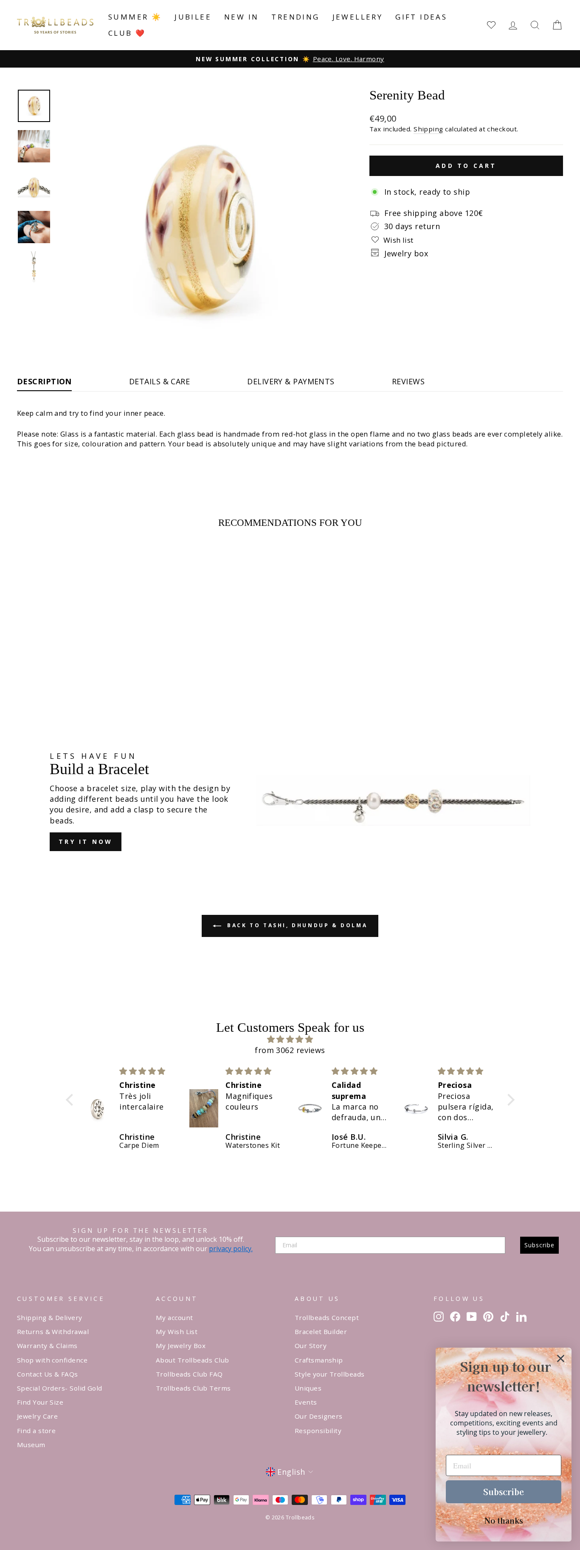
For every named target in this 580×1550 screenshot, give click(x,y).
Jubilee (193, 17)
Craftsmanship (319, 1360)
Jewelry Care (37, 1416)
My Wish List (176, 1331)
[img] (290, 1039)
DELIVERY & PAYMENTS (291, 381)
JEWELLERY (357, 17)
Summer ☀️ (135, 17)
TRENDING (295, 17)
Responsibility (318, 1430)
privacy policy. (231, 1248)
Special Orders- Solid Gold (59, 1388)
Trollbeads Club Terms (193, 1388)
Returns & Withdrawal (53, 1331)
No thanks (503, 1520)
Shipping (428, 129)
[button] (71, 1100)
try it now (86, 841)
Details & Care (159, 381)
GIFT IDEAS (421, 17)
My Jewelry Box (181, 1345)
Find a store (36, 1430)
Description (44, 381)
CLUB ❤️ (127, 33)
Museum (31, 1444)
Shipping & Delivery (49, 1317)
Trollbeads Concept (327, 1317)
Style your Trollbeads (329, 1374)
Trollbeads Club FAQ (189, 1374)
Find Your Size (40, 1402)
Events (306, 1402)
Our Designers (319, 1416)
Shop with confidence (52, 1360)
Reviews (408, 381)
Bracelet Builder (321, 1331)
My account (174, 1317)
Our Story (311, 1345)
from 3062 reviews (290, 1050)
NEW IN (241, 17)
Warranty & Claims (47, 1345)
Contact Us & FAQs (47, 1374)
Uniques (308, 1388)
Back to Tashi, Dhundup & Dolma (296, 925)
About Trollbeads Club (192, 1360)
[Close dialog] (560, 1358)
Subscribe (539, 1245)
